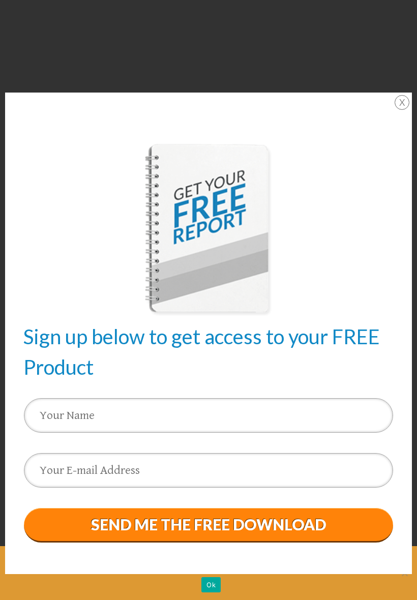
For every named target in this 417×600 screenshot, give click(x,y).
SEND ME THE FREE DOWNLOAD (208, 524)
